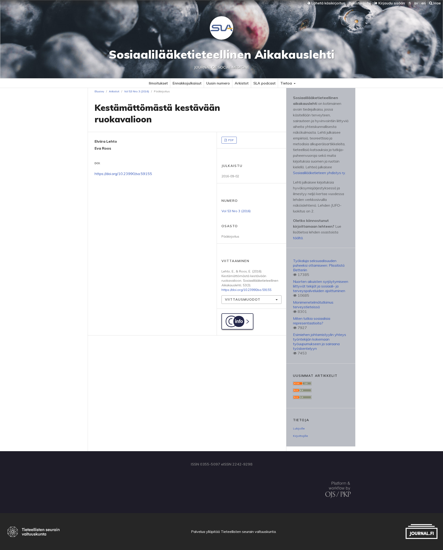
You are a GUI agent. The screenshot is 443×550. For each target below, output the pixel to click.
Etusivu (99, 91)
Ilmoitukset (158, 83)
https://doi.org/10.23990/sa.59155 (123, 173)
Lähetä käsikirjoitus (328, 3)
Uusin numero (218, 83)
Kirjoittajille (300, 436)
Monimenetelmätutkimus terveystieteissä (313, 304)
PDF (230, 140)
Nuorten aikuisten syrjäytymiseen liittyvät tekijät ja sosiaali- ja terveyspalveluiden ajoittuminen (320, 286)
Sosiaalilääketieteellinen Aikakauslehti (222, 54)
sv (416, 3)
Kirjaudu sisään (391, 3)
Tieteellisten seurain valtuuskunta (248, 531)
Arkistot (241, 83)
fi (410, 3)
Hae (437, 3)
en (423, 3)
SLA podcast (264, 83)
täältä (298, 238)
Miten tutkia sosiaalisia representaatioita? (311, 320)
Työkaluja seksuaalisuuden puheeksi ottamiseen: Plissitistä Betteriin (318, 265)
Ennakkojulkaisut (187, 83)
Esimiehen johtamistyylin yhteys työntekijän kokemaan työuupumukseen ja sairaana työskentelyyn (319, 341)
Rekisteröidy (359, 3)
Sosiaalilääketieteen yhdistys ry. (319, 172)
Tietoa (286, 83)
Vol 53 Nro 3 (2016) (136, 91)
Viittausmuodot (242, 299)
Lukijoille (299, 428)
